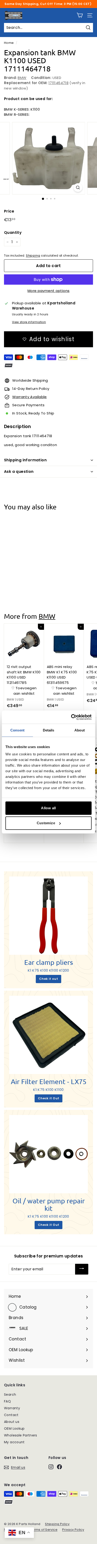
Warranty (12, 1408)
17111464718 (58, 82)
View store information (29, 322)
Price (9, 211)
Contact (11, 1415)
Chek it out (48, 979)
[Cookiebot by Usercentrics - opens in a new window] (71, 717)
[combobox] (48, 27)
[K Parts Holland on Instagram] (50, 1466)
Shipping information (25, 460)
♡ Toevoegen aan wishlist (23, 576)
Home (9, 43)
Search (10, 1394)
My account (14, 1442)
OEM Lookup (14, 1428)
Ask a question (19, 471)
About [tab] (79, 730)
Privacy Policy (73, 1529)
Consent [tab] (17, 730)
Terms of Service (43, 1529)
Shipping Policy (57, 1524)
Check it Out (48, 1098)
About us (11, 1421)
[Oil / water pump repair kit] (48, 1154)
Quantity (13, 232)
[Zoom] (78, 187)
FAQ (7, 1401)
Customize (46, 823)
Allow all (48, 808)
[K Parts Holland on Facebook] (59, 1466)
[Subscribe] (81, 1269)
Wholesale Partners (20, 1435)
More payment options (49, 290)
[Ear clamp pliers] (48, 915)
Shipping (33, 255)
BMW (22, 77)
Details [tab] (48, 730)
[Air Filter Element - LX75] (48, 1035)
